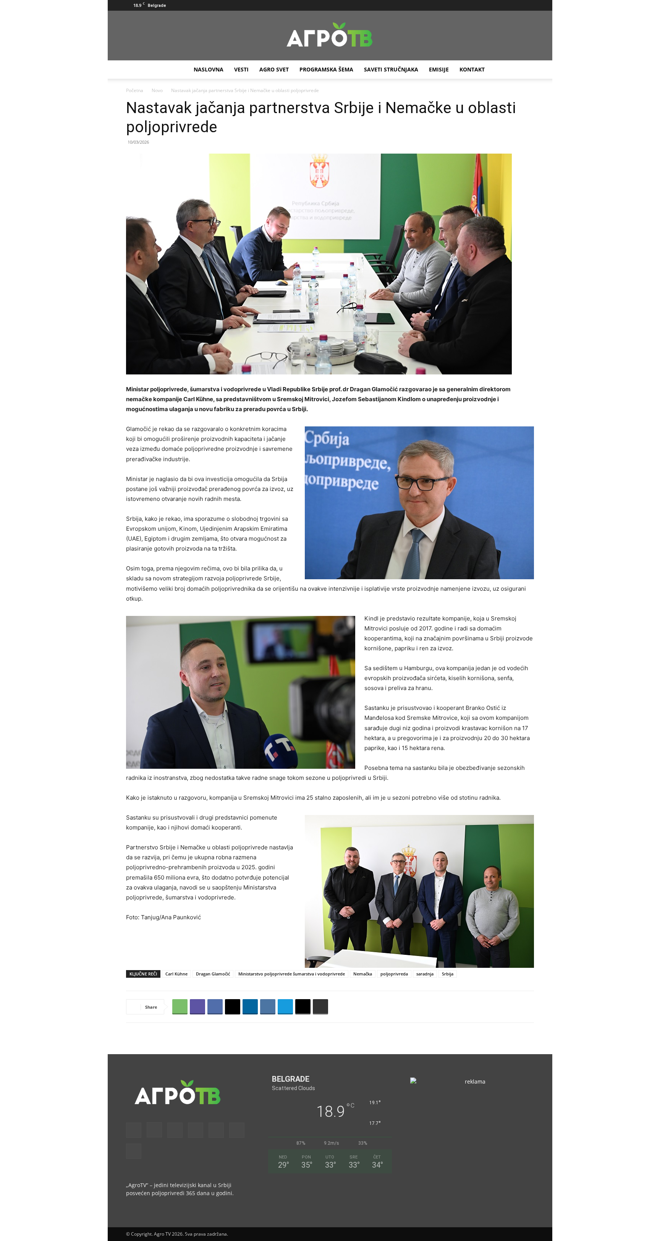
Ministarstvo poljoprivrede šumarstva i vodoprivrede (291, 974)
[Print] (320, 1006)
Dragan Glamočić (213, 974)
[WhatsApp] (180, 1006)
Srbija (447, 974)
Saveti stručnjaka (391, 69)
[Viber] (197, 1006)
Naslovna (208, 69)
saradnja (425, 974)
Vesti (241, 69)
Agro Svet (274, 69)
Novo (157, 90)
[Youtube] (528, 5)
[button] (441, 5)
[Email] (303, 1006)
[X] (515, 5)
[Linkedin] (250, 1006)
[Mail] (478, 5)
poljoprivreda (394, 974)
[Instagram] (465, 5)
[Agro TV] (330, 36)
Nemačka (362, 974)
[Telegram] (285, 1006)
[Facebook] (452, 5)
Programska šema (326, 69)
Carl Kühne (176, 974)
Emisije (439, 69)
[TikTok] (503, 5)
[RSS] (490, 5)
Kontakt (472, 69)
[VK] (267, 1006)
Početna (134, 90)
